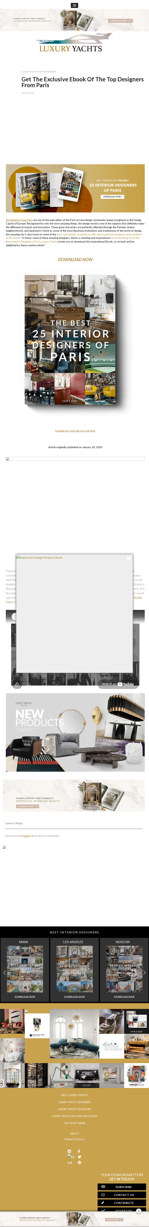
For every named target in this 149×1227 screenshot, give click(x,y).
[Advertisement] (74, 131)
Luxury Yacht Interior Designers (39, 71)
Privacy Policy (75, 1139)
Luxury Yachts (50, 241)
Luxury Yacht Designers (74, 1102)
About (74, 1133)
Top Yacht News (74, 1123)
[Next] (19, 439)
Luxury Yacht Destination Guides (74, 1116)
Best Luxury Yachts (75, 1095)
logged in (28, 835)
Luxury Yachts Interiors (74, 1109)
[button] (144, 972)
